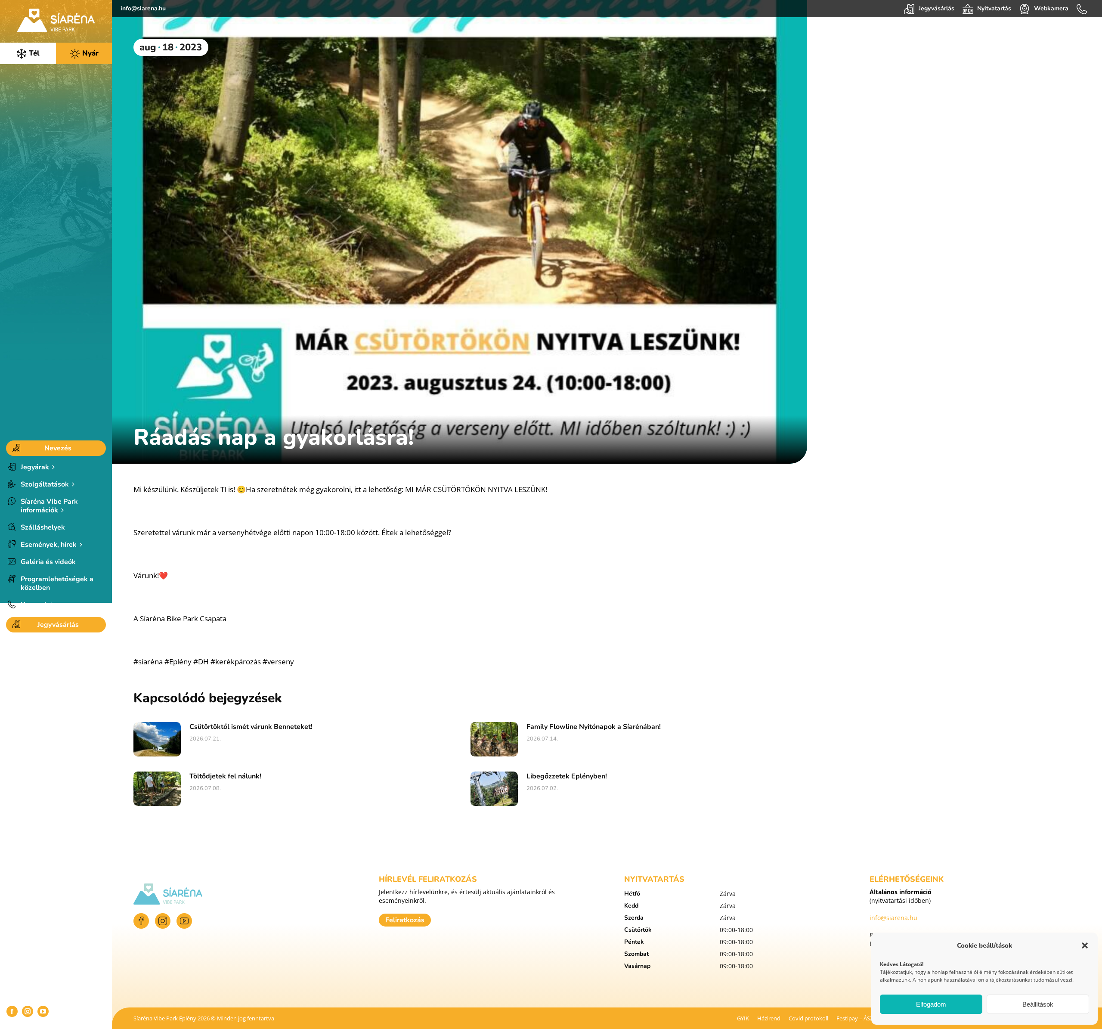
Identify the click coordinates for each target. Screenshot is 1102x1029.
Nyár (89, 53)
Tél (33, 53)
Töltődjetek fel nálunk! (225, 776)
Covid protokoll (808, 1018)
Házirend (768, 1018)
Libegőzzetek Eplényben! (566, 776)
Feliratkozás (404, 920)
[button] (1084, 945)
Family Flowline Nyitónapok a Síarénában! (593, 726)
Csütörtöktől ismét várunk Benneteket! (251, 726)
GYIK (743, 1018)
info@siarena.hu (143, 8)
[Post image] (157, 739)
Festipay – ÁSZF (856, 1018)
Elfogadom (931, 1004)
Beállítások (1037, 1004)
